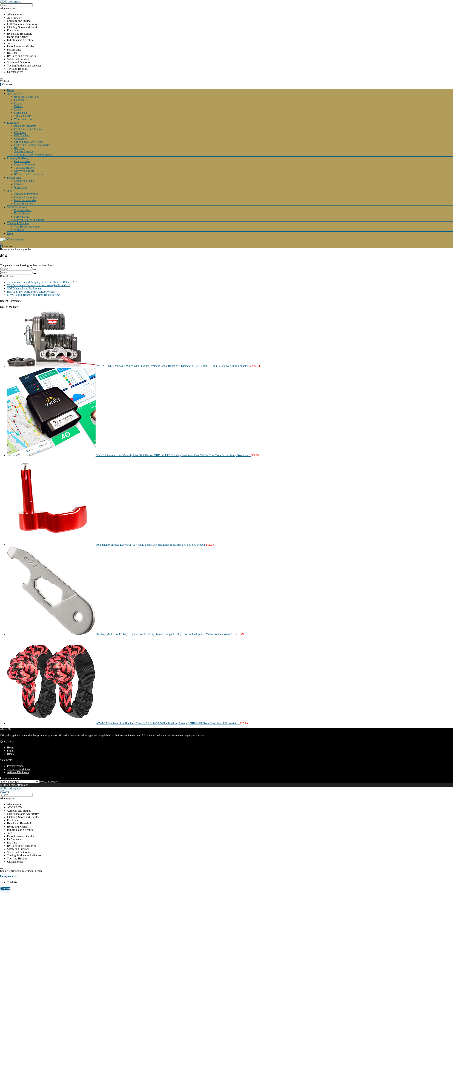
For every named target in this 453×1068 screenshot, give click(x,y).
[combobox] (48, 781)
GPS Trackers (22, 135)
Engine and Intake (24, 180)
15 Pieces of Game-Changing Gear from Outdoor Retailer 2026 (42, 282)
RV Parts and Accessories (28, 174)
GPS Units (20, 132)
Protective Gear (22, 210)
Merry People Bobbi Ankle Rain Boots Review (33, 294)
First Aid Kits (21, 213)
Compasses (20, 138)
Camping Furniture (24, 164)
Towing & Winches (18, 223)
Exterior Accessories (25, 197)
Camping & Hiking (18, 158)
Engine (18, 103)
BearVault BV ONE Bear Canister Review (31, 291)
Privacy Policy (15, 765)
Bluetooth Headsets (25, 125)
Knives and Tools (24, 170)
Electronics (13, 122)
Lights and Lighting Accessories (32, 144)
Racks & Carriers (23, 203)
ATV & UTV (14, 93)
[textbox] (48, 781)
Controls (19, 99)
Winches (19, 229)
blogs (10, 233)
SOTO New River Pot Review (24, 288)
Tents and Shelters (24, 167)
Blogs (10, 753)
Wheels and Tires (23, 119)
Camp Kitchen (22, 161)
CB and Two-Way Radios (28, 141)
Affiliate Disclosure (18, 772)
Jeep (9, 190)
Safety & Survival (17, 207)
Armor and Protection (26, 193)
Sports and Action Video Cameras (33, 154)
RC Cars (19, 148)
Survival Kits (21, 216)
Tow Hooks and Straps (27, 226)
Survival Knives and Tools (29, 219)
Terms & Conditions (18, 769)
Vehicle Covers (22, 115)
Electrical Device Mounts (28, 129)
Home (10, 90)
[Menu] (1, 240)
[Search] (1, 78)
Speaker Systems (23, 151)
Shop (10, 750)
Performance (14, 177)
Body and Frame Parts (26, 96)
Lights (17, 109)
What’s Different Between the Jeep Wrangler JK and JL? (38, 285)
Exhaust (18, 106)
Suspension (20, 112)
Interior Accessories (25, 200)
